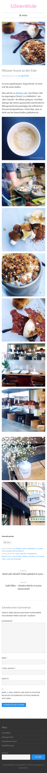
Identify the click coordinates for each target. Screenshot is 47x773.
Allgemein (16, 548)
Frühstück (6, 556)
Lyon (4, 551)
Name (5, 658)
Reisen (9, 551)
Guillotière (16, 556)
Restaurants (18, 551)
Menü (24, 15)
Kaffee (24, 556)
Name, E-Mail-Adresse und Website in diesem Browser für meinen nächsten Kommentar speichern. (21, 695)
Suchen (5, 753)
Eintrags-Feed (7, 737)
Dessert (23, 554)
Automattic (23, 768)
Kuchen (31, 556)
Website (5, 679)
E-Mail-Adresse (9, 668)
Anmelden (6, 733)
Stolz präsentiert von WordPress (15, 765)
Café (17, 554)
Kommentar (7, 621)
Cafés (24, 548)
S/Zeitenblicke (23, 6)
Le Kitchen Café (20, 93)
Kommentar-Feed (9, 741)
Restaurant (16, 559)
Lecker (40, 548)
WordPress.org (8, 746)
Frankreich (32, 548)
